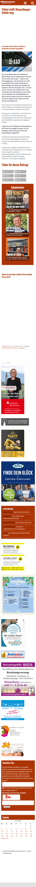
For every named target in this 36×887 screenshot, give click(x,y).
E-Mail (4, 781)
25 (7, 836)
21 (21, 834)
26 (12, 836)
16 (31, 831)
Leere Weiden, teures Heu (21, 512)
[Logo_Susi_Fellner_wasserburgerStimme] (12, 701)
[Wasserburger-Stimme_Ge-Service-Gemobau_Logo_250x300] (12, 544)
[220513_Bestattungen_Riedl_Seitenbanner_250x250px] (18, 663)
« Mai (3, 838)
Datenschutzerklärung (20, 788)
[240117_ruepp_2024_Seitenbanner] (12, 431)
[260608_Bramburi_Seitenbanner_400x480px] (18, 576)
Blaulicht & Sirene (13, 348)
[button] (8, 171)
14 (21, 831)
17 (2, 834)
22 (26, 834)
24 (2, 836)
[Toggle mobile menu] (25, 3)
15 (26, 831)
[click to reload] (11, 797)
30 (31, 836)
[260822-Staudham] (17, 191)
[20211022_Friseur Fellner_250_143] (12, 725)
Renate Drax (7, 346)
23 (31, 834)
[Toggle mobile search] (32, 3)
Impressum (21, 851)
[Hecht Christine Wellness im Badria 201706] (12, 742)
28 (21, 836)
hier (31, 778)
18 (7, 834)
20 (16, 834)
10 (2, 831)
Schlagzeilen (21, 348)
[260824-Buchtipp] (17, 238)
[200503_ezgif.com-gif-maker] (12, 620)
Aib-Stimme (5, 348)
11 (7, 831)
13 (16, 831)
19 (12, 834)
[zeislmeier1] (12, 652)
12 (12, 831)
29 (26, 836)
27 (16, 836)
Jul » (7, 838)
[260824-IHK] (17, 215)
